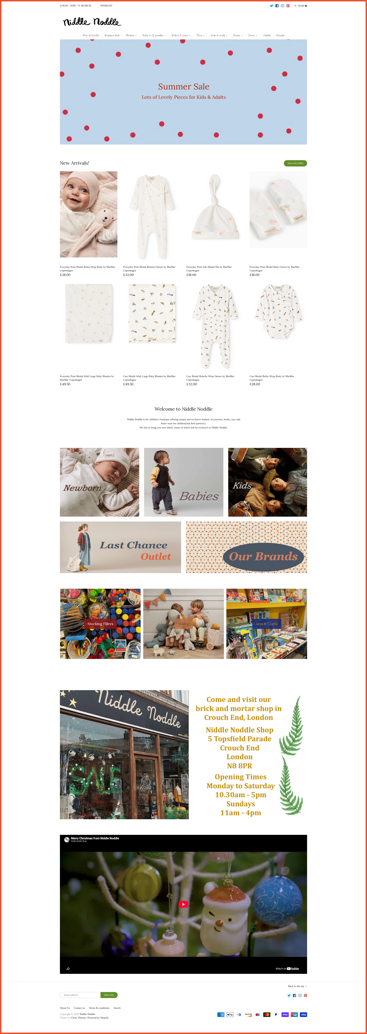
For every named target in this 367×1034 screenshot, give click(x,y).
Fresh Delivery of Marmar (184, 92)
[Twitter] (271, 5)
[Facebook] (277, 5)
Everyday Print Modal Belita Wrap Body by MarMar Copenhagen (87, 268)
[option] (183, 92)
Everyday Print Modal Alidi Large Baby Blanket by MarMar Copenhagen (87, 378)
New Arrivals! (74, 163)
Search (117, 1007)
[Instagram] (282, 5)
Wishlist (106, 5)
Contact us (79, 1007)
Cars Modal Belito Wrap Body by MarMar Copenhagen (272, 378)
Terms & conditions (99, 1007)
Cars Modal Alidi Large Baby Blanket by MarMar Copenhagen (149, 378)
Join (73, 5)
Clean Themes (78, 1017)
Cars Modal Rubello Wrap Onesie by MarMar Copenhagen (210, 378)
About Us (65, 1007)
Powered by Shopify (98, 1017)
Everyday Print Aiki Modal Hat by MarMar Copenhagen (209, 268)
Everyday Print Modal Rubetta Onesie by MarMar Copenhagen (149, 268)
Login (64, 5)
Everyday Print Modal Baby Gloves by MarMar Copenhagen (274, 268)
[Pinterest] (288, 5)
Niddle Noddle (87, 1014)
